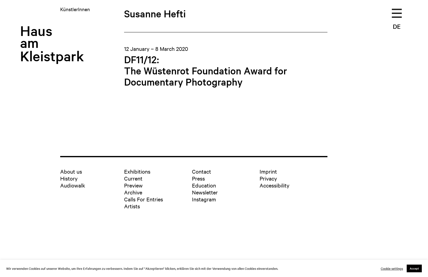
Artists (132, 206)
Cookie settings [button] (392, 268)
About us (71, 171)
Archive (133, 192)
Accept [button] (414, 268)
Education (204, 185)
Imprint (268, 171)
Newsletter (205, 192)
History (69, 178)
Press (198, 178)
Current (133, 178)
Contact (201, 171)
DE (397, 26)
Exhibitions (137, 171)
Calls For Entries (143, 199)
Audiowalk (72, 185)
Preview (133, 185)
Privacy (268, 178)
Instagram (204, 199)
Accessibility (274, 185)
